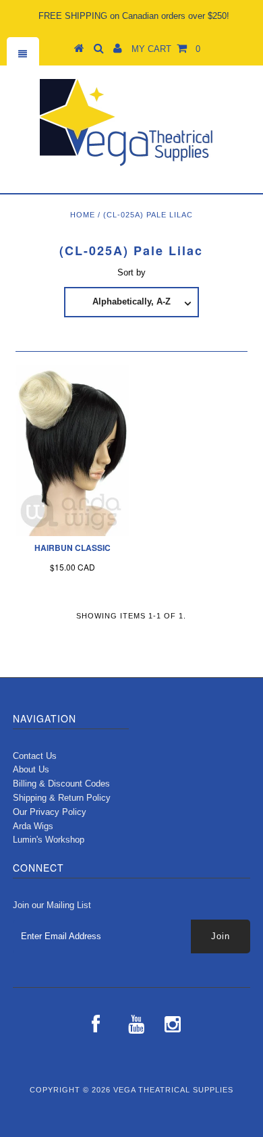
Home (82, 215)
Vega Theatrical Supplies (173, 1090)
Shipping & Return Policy (62, 798)
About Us (31, 769)
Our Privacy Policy (49, 812)
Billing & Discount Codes (61, 783)
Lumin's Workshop (48, 840)
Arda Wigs (33, 826)
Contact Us (35, 756)
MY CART (166, 49)
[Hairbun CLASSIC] (72, 450)
